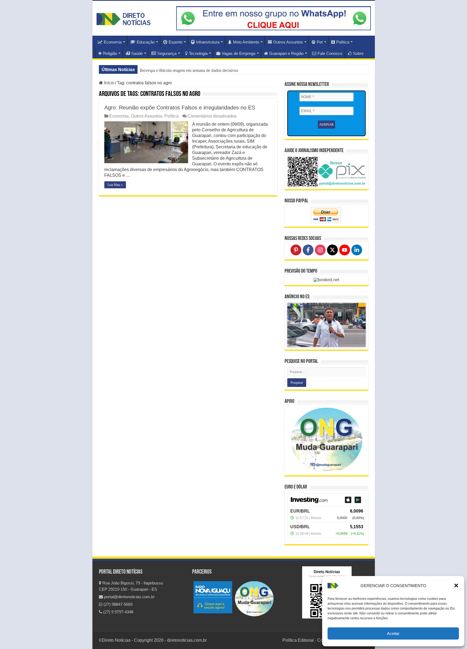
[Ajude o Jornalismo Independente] (326, 171)
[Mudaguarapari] (254, 598)
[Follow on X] (332, 250)
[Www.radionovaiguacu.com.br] (213, 597)
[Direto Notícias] (123, 18)
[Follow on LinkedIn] (356, 250)
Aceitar (393, 633)
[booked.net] (326, 279)
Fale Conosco (330, 53)
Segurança (166, 53)
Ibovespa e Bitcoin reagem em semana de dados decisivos (189, 70)
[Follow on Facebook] (308, 250)
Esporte (175, 42)
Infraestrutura (207, 42)
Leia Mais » (115, 185)
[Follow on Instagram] (320, 250)
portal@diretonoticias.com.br (129, 596)
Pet (320, 42)
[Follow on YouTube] (344, 250)
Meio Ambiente (246, 42)
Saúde (137, 53)
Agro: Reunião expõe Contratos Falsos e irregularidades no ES (179, 108)
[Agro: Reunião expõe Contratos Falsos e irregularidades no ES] (146, 142)
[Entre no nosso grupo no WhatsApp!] (273, 18)
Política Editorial (298, 640)
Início (108, 83)
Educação (146, 42)
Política (342, 42)
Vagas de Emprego (238, 53)
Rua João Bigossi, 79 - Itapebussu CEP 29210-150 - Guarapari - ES (131, 586)
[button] (456, 585)
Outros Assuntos (288, 42)
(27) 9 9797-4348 (117, 612)
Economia (113, 42)
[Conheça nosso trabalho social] (326, 440)
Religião (110, 53)
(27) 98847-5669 (117, 604)
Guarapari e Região (286, 53)
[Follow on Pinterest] (296, 250)
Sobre (358, 53)
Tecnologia (198, 53)
